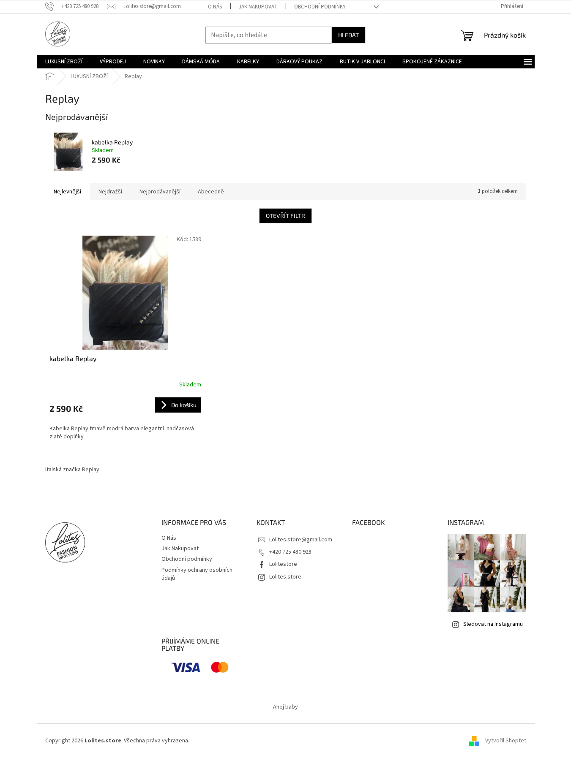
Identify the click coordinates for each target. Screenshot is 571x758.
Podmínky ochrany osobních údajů (196, 574)
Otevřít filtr (285, 215)
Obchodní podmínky (320, 7)
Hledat (348, 34)
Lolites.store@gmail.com (300, 539)
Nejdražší (110, 191)
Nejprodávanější (159, 191)
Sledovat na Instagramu (493, 624)
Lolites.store (285, 577)
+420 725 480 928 (290, 552)
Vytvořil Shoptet (505, 740)
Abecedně (211, 191)
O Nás (215, 7)
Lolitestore (283, 564)
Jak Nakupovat (258, 7)
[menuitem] (64, 61)
